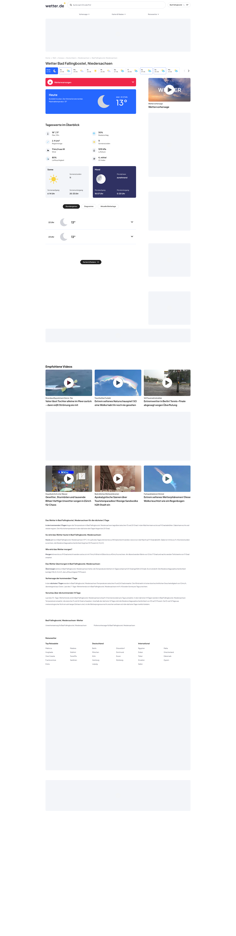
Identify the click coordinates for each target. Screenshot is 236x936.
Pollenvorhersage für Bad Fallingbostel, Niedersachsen (114, 625)
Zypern (166, 660)
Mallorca (48, 648)
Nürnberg (119, 660)
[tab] (71, 206)
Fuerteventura (50, 660)
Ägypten (141, 648)
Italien (140, 664)
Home (47, 58)
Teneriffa (73, 656)
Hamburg (95, 660)
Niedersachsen (83, 58)
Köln (94, 656)
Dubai (140, 652)
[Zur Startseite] (55, 4)
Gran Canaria (50, 656)
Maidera (73, 648)
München (95, 652)
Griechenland (169, 652)
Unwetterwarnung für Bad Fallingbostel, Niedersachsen (66, 625)
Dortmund (120, 652)
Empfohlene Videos (58, 366)
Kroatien (141, 660)
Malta (166, 648)
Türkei (140, 656)
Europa (61, 58)
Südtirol (73, 652)
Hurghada (49, 652)
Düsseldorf (120, 648)
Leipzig (95, 664)
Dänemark (167, 656)
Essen (118, 656)
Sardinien (73, 660)
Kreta (47, 664)
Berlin (94, 648)
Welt (54, 58)
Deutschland (71, 58)
